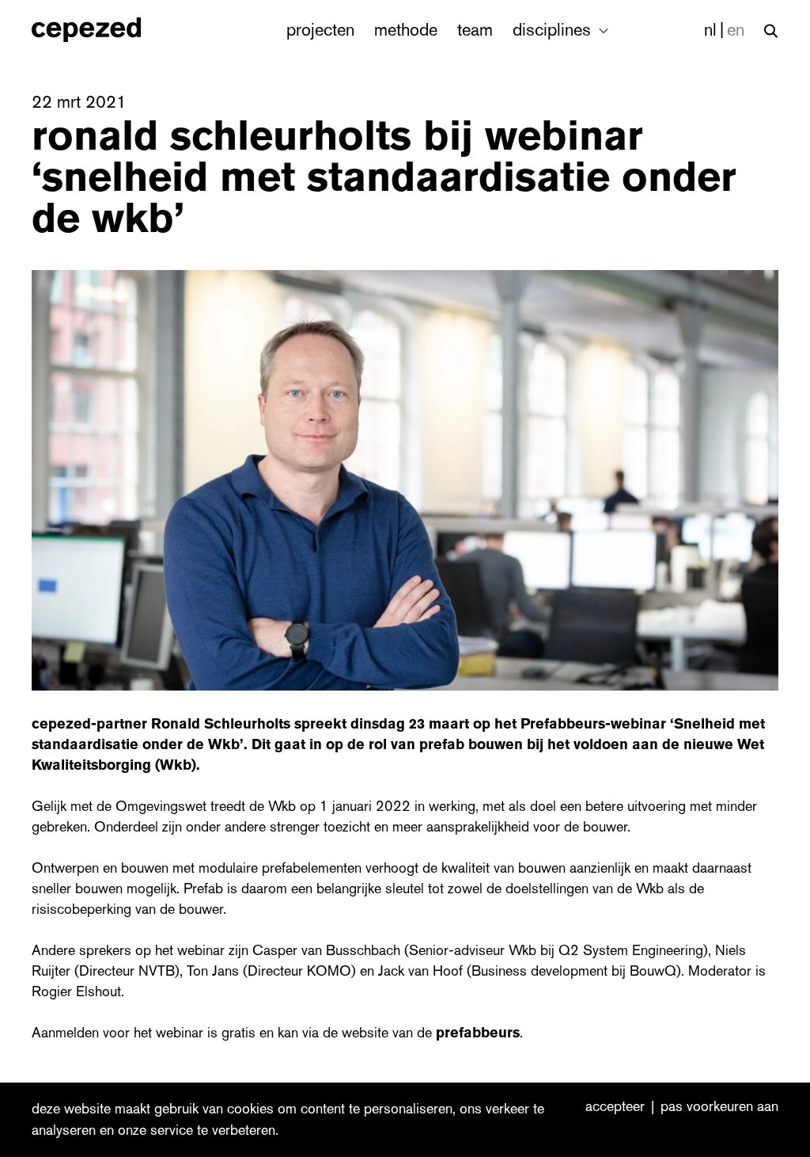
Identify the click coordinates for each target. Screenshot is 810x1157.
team (475, 29)
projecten (320, 29)
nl (710, 29)
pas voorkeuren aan (719, 1107)
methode (405, 29)
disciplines (554, 29)
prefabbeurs (478, 1032)
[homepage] (103, 29)
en (735, 29)
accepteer (615, 1107)
